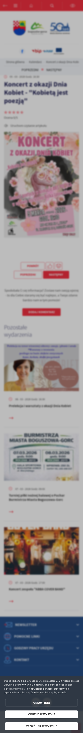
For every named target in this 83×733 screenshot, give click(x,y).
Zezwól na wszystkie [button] (41, 726)
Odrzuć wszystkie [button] (41, 714)
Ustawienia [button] (41, 703)
